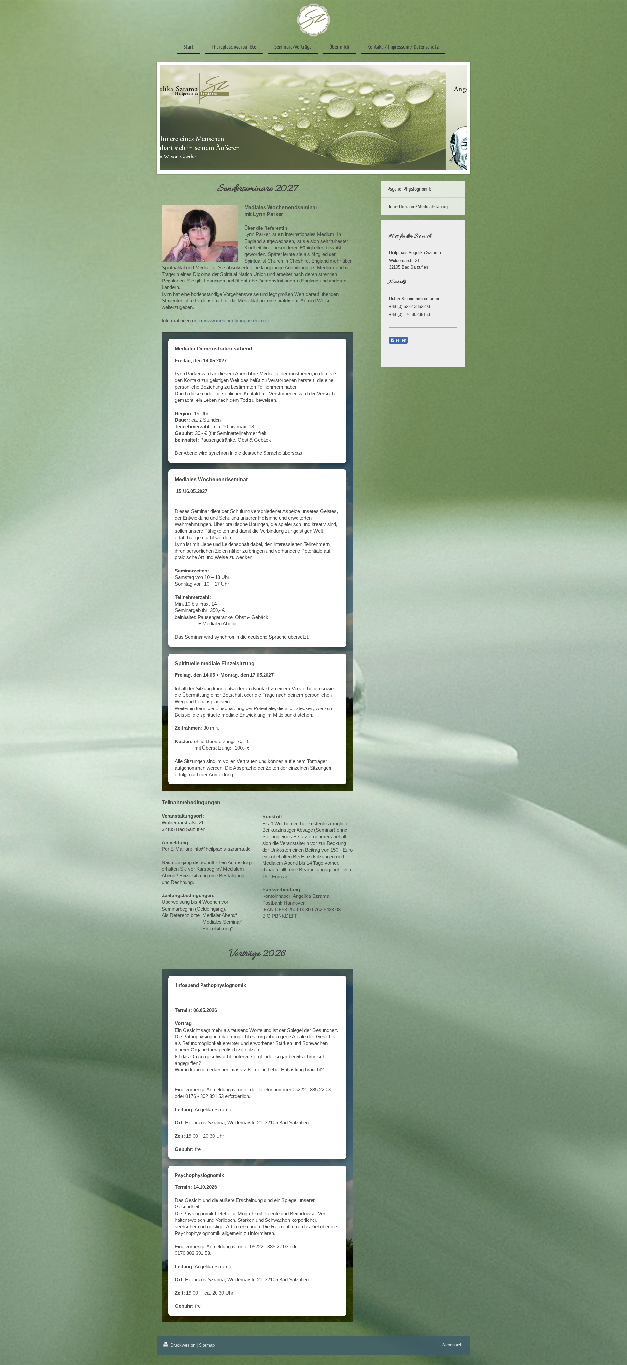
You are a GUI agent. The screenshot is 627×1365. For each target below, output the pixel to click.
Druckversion (183, 1345)
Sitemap (207, 1345)
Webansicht (453, 1344)
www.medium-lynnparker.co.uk (237, 320)
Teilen (400, 340)
